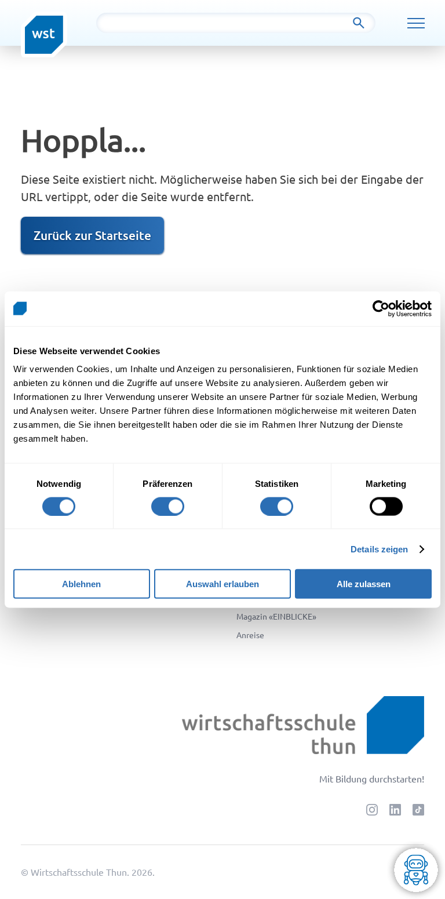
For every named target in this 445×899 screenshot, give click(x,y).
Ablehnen (81, 584)
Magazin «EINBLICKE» (276, 616)
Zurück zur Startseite (92, 235)
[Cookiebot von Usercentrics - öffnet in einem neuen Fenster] (381, 308)
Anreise (250, 634)
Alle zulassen (364, 584)
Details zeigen (379, 549)
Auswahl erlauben (222, 584)
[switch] (167, 506)
